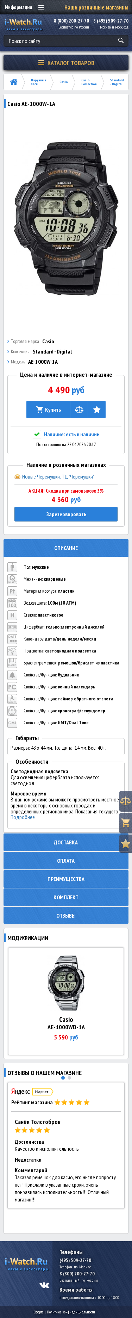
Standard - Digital (117, 82)
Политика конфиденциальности (71, 1311)
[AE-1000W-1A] (66, 218)
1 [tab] (63, 1078)
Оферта (39, 1311)
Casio (63, 82)
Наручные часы (38, 82)
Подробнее (23, 817)
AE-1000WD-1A (66, 1027)
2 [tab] (69, 1078)
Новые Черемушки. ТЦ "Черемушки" (58, 476)
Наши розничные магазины (96, 7)
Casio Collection (89, 82)
